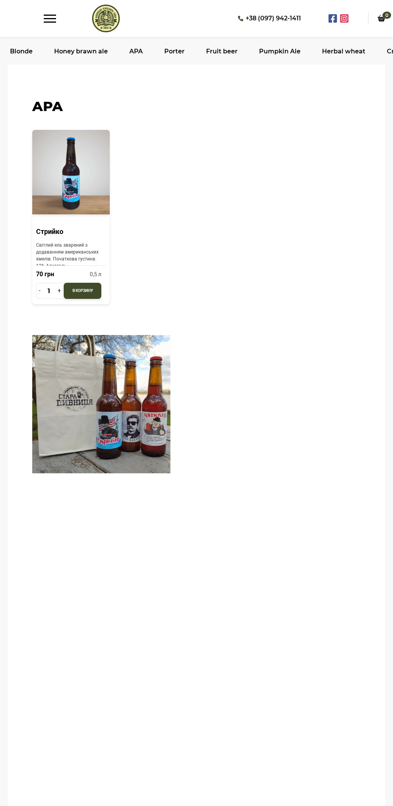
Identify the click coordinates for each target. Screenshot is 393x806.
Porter (174, 51)
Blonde (21, 51)
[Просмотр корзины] (381, 27)
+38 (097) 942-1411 (273, 18)
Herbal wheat (343, 51)
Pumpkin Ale (280, 51)
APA (136, 51)
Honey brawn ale (81, 51)
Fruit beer (222, 51)
